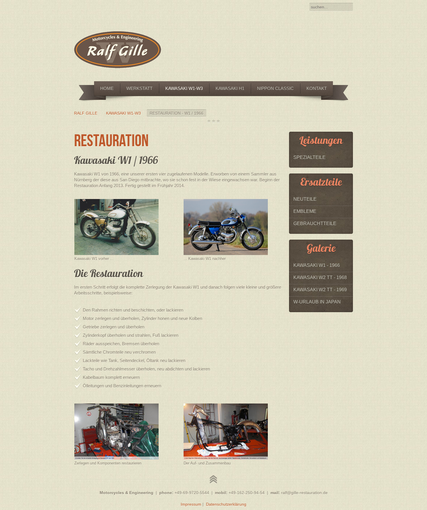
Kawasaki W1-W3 (123, 113)
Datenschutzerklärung (226, 504)
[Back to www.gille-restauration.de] (117, 66)
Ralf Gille (85, 113)
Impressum (191, 504)
